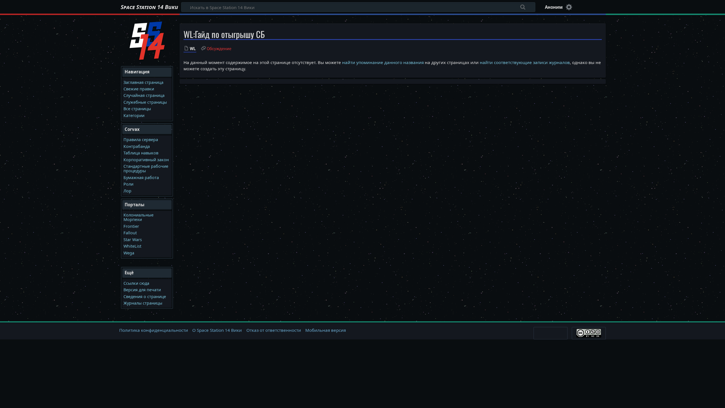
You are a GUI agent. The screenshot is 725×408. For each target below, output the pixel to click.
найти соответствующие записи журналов (525, 62)
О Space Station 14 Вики (217, 330)
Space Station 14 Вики (149, 7)
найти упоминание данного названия (383, 62)
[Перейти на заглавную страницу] (147, 40)
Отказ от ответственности (273, 330)
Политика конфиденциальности (153, 330)
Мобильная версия (325, 330)
